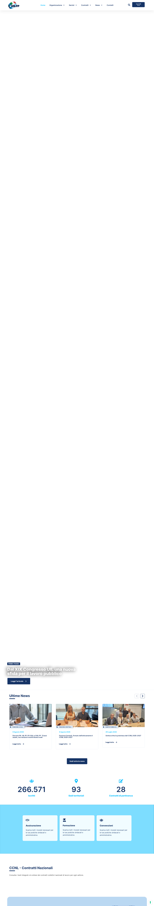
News (97, 5)
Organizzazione (55, 5)
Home (43, 5)
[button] (137, 696)
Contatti (110, 5)
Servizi (71, 5)
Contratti (84, 5)
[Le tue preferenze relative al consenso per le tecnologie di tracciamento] (150, 902)
